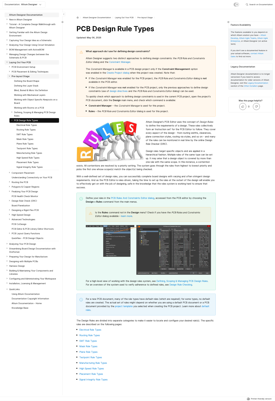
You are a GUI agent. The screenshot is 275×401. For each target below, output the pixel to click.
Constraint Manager (119, 62)
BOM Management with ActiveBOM (26, 49)
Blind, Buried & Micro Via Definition (31, 90)
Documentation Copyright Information (30, 298)
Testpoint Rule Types (90, 357)
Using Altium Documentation (26, 293)
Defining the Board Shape (26, 81)
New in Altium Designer (20, 19)
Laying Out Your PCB (124, 17)
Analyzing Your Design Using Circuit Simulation (32, 45)
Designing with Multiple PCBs (23, 261)
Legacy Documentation (257, 83)
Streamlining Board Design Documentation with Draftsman (32, 250)
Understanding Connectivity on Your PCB (32, 177)
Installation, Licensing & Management (27, 283)
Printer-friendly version (261, 399)
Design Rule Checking (180, 284)
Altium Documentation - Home (27, 303)
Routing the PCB (20, 182)
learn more (126, 216)
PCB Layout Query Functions (26, 233)
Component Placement (23, 172)
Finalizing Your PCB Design (25, 191)
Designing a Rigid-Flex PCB (25, 210)
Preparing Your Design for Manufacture (28, 256)
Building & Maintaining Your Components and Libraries (31, 272)
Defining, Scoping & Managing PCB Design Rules (182, 281)
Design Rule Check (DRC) (24, 200)
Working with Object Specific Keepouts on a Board (35, 101)
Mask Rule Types (88, 346)
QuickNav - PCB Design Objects (27, 238)
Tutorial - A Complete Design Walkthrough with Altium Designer (32, 26)
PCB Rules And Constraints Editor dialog (132, 198)
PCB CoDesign (19, 224)
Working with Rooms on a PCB (29, 107)
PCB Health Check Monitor (25, 196)
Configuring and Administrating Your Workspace (32, 278)
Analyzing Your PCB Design (22, 244)
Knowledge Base (20, 308)
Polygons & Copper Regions (25, 186)
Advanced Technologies (23, 219)
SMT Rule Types (88, 340)
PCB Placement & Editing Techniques (30, 71)
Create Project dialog (118, 72)
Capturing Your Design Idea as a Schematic (30, 40)
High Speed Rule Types (91, 368)
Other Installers (251, 86)
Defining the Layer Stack (26, 85)
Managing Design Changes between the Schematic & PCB (29, 56)
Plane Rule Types (88, 351)
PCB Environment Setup (23, 67)
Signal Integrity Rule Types (93, 379)
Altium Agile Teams (247, 38)
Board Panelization (21, 205)
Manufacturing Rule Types (93, 362)
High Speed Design (21, 214)
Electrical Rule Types (90, 329)
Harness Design (17, 266)
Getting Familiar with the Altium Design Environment (28, 34)
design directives (119, 91)
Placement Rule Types (91, 374)
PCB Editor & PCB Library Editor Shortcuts (33, 228)
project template (124, 306)
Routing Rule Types (89, 335)
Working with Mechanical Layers (29, 94)
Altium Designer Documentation (97, 17)
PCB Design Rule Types (26, 120)
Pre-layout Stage (145, 17)
